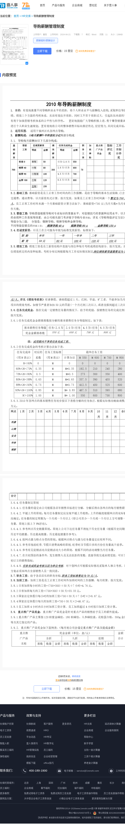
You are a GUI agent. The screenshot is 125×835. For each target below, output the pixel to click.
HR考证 (47, 737)
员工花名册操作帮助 (114, 793)
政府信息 (30, 756)
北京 (26, 783)
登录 (57, 680)
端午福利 (78, 788)
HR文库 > (27, 16)
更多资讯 (66, 723)
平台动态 (30, 737)
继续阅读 (76, 676)
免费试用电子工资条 (34, 793)
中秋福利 (95, 788)
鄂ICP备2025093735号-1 (80, 813)
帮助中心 (88, 737)
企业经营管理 (50, 756)
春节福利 (45, 788)
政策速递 (30, 730)
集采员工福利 (7, 750)
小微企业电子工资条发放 (71, 798)
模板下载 (30, 763)
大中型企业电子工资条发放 (37, 798)
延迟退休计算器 (113, 723)
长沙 (112, 783)
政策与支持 (33, 715)
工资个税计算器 (92, 756)
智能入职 (4, 743)
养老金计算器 (91, 763)
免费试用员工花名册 (61, 793)
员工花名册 (5, 737)
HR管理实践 (32, 750)
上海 (38, 783)
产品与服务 (7, 715)
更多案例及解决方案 (102, 798)
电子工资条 (5, 730)
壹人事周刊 (32, 743)
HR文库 (88, 723)
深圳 (51, 783)
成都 (87, 783)
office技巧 (49, 763)
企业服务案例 (111, 730)
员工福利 (48, 750)
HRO (46, 730)
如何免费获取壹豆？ (87, 51)
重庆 (99, 783)
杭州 (75, 783)
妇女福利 (62, 788)
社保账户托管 (7, 723)
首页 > (17, 16)
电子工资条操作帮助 (87, 793)
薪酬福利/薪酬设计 (45, 40)
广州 (63, 783)
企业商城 (88, 730)
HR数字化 (49, 743)
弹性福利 (4, 756)
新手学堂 (88, 743)
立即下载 (42, 51)
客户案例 (48, 723)
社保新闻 (30, 723)
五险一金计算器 (92, 750)
